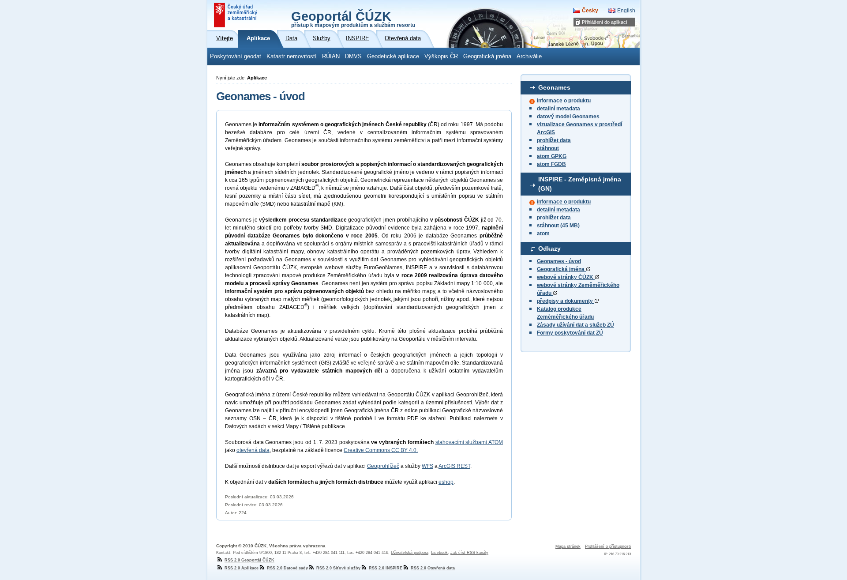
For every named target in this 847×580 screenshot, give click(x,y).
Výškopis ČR (441, 56)
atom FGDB (551, 164)
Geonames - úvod (559, 261)
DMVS (353, 56)
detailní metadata (558, 108)
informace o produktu (564, 101)
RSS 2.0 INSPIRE (385, 568)
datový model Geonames (568, 116)
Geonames (554, 87)
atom (543, 233)
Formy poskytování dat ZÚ (570, 333)
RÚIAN (331, 56)
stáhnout (548, 148)
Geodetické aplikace (393, 56)
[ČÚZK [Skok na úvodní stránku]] (236, 15)
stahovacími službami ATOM (469, 442)
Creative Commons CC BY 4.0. (381, 450)
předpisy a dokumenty (565, 301)
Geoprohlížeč (383, 466)
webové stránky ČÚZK (566, 277)
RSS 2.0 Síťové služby (338, 568)
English (626, 11)
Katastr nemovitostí (291, 56)
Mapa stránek (568, 546)
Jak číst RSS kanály (469, 552)
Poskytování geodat (235, 56)
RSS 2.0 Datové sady (287, 568)
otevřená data (253, 450)
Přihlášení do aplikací (604, 22)
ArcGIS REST (454, 466)
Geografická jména (487, 56)
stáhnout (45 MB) (558, 225)
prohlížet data (554, 140)
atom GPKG (551, 156)
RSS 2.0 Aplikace (242, 568)
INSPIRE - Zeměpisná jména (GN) (579, 184)
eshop (445, 482)
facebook (439, 552)
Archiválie (529, 56)
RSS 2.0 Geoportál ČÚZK (249, 560)
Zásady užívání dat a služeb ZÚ (575, 325)
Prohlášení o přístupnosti (608, 546)
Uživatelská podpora (409, 552)
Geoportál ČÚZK (353, 18)
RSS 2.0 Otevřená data (433, 568)
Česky (590, 11)
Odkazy (549, 248)
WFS (427, 466)
